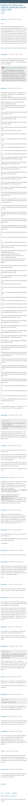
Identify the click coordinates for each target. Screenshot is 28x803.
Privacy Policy (13, 795)
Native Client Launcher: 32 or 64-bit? (13, 67)
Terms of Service (5, 795)
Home (2, 793)
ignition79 (3, 13)
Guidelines (14, 793)
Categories (7, 793)
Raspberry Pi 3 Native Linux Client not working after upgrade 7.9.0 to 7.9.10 (13, 7)
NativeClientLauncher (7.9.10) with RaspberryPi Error (14, 48)
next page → (4, 784)
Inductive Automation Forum (7, 1)
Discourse (9, 799)
